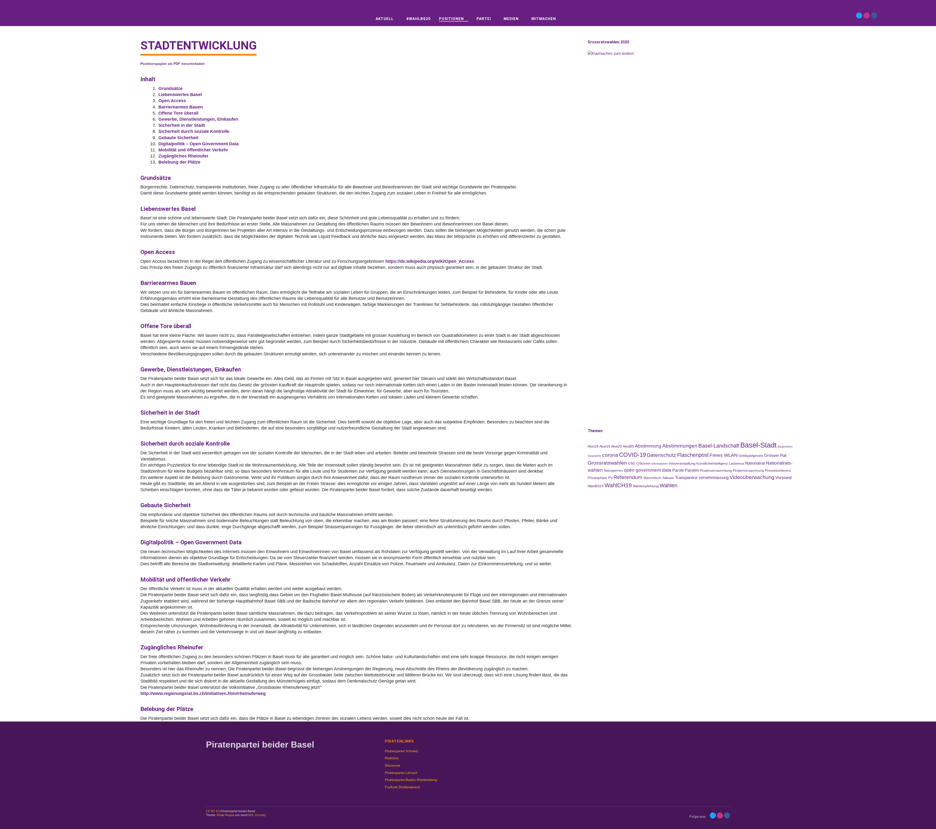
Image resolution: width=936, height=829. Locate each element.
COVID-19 (632, 454)
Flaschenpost (693, 455)
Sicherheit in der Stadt (181, 125)
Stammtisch (652, 478)
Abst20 (616, 446)
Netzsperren (613, 470)
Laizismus (736, 463)
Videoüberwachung (752, 477)
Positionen (451, 19)
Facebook (874, 15)
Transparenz (686, 477)
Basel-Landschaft (718, 446)
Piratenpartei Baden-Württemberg (411, 780)
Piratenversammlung (716, 470)
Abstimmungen (679, 446)
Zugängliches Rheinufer (183, 156)
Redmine (392, 758)
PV (610, 478)
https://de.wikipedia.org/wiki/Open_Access (429, 261)
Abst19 (604, 446)
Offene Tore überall (178, 113)
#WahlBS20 (418, 19)
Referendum (628, 477)
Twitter (859, 15)
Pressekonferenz (778, 470)
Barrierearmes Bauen (180, 107)
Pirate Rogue (225, 815)
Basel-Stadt (758, 445)
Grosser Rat (775, 455)
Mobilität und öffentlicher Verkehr (193, 149)
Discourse (392, 765)
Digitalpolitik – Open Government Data (198, 143)
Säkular (668, 478)
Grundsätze (170, 88)
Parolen (692, 470)
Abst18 (593, 446)
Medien (511, 19)
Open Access (172, 100)
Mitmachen (543, 19)
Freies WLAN (724, 455)
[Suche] (90, 15)
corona (610, 455)
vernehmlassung (714, 477)
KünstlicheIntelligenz (712, 463)
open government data (647, 470)
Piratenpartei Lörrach (401, 773)
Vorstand (783, 477)
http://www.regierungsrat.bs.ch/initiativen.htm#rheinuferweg (203, 693)
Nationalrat (755, 463)
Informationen (660, 463)
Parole (678, 470)
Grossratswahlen (607, 463)
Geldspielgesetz (751, 456)
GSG (631, 463)
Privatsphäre (597, 478)
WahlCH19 (618, 485)
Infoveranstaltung (682, 463)
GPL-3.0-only (257, 815)
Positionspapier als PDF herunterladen (172, 64)
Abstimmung (648, 446)
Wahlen (668, 485)
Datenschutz (661, 455)
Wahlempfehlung (646, 486)
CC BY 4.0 (213, 811)
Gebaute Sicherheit (178, 137)
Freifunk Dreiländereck (402, 787)
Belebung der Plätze (179, 162)
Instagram (867, 15)
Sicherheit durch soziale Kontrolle (193, 131)
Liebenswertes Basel (180, 94)
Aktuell (385, 19)
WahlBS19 (596, 486)
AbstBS (628, 446)
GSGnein (643, 463)
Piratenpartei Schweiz (401, 751)
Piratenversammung (748, 470)
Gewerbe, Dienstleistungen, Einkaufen (198, 119)
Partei (484, 19)
